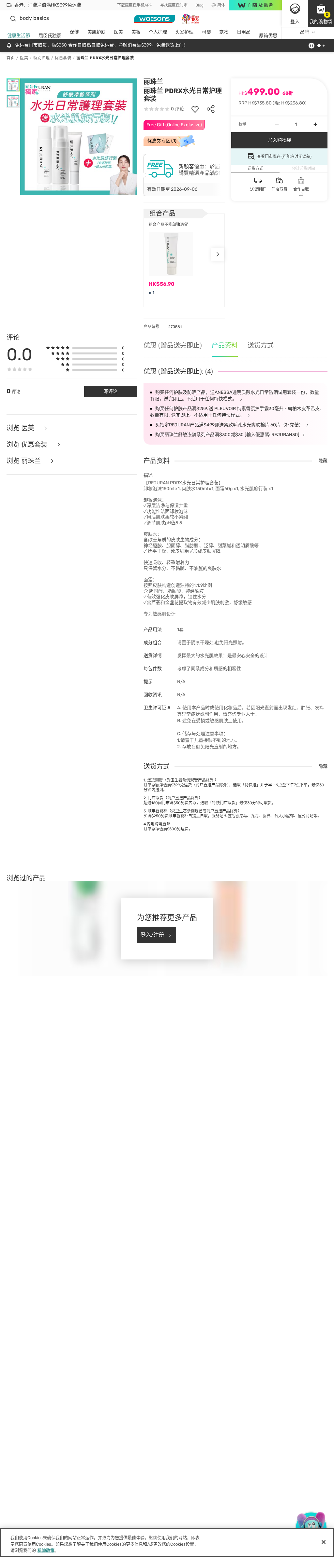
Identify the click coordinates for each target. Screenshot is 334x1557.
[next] (217, 254)
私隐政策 (46, 1550)
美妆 (136, 32)
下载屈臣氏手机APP (134, 5)
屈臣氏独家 (49, 35)
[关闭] (323, 1542)
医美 (118, 32)
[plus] (315, 124)
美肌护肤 (96, 32)
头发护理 (184, 32)
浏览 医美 (21, 428)
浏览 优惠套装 (28, 444)
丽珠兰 (153, 82)
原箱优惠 (268, 35)
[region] (167, 1542)
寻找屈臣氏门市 (174, 5)
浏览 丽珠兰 (24, 461)
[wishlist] (195, 109)
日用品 (243, 32)
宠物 (223, 32)
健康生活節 (18, 35)
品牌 (304, 32)
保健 (74, 32)
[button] (321, 13)
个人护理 (158, 32)
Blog (199, 5)
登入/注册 (152, 935)
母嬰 (206, 32)
